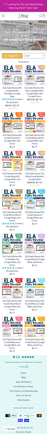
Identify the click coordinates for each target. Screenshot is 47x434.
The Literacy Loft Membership (23, 391)
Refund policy (23, 400)
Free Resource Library (23, 386)
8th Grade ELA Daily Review (24, 32)
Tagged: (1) (13, 55)
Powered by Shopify (23, 432)
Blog (24, 377)
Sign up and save (24, 408)
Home (7, 32)
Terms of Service (23, 395)
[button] (8, 99)
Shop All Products (23, 382)
